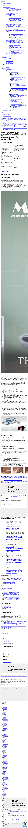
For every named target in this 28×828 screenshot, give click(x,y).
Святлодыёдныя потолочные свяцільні (12, 591)
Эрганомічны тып (15, 84)
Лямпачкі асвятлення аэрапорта (13, 53)
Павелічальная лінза (13, 21)
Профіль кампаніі (10, 69)
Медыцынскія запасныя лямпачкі (13, 41)
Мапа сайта (13, 621)
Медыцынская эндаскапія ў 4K (16, 34)
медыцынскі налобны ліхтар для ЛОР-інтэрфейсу (13, 625)
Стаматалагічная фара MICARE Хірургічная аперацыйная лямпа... (13, 528)
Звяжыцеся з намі (7, 110)
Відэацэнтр (5, 68)
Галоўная (5, 5)
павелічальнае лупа (5, 624)
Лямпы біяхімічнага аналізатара (16, 42)
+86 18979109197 (7, 662)
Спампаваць (9, 58)
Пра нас (5, 57)
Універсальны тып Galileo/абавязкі (19, 89)
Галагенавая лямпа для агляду (17, 623)
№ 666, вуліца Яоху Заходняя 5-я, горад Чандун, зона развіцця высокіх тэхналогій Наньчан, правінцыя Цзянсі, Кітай (15, 581)
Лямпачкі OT (12, 46)
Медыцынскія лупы (10, 14)
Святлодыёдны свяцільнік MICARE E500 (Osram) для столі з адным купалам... (14, 560)
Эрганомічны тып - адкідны (15, 16)
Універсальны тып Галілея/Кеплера (17, 19)
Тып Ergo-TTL (12, 15)
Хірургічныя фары (14, 624)
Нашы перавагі (9, 61)
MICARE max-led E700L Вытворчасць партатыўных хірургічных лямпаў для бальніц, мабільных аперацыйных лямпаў (14, 481)
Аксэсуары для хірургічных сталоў (17, 29)
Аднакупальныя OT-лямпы (15, 11)
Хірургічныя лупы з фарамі (15, 20)
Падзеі (7, 66)
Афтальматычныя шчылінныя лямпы (17, 47)
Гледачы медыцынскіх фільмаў (13, 25)
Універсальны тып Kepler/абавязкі (19, 88)
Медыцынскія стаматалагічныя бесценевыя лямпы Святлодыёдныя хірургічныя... (14, 549)
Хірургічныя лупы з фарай (17, 90)
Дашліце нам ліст (5, 171)
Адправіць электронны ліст (7, 629)
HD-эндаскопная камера (14, 32)
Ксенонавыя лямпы (15, 106)
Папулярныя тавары (5, 621)
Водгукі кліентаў (10, 62)
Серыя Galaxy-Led (15, 73)
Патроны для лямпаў (13, 43)
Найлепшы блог (8, 622)
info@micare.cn (17, 578)
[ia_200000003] (7, 116)
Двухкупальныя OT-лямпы (15, 9)
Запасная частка (9, 54)
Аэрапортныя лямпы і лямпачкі (18, 102)
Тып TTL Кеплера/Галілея (15, 18)
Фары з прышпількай (16, 96)
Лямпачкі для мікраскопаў (15, 45)
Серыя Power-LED (15, 80)
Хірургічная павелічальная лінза (18, 86)
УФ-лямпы (11, 51)
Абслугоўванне (9, 63)
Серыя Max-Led (15, 74)
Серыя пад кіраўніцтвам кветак (18, 81)
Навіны (7, 67)
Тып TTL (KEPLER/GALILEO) (18, 85)
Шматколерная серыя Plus (17, 75)
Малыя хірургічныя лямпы (12, 13)
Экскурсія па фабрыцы (8, 609)
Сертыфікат (8, 59)
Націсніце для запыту (6, 618)
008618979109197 (12, 583)
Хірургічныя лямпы (10, 8)
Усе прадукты (6, 7)
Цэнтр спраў (6, 56)
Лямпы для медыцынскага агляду (13, 24)
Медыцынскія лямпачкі (16, 104)
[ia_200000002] (7, 114)
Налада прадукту (10, 108)
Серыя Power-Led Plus (16, 79)
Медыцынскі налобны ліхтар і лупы (11, 594)
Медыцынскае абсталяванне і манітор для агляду (14, 595)
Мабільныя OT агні (13, 10)
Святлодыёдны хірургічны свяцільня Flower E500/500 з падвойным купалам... (14, 537)
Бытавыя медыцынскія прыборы (13, 38)
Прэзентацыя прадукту (11, 70)
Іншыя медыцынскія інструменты (14, 40)
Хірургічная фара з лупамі (17, 97)
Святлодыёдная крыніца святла (16, 52)
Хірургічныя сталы (13, 27)
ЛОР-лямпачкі (12, 48)
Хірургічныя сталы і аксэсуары (13, 26)
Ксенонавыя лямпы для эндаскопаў (17, 50)
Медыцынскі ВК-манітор (14, 37)
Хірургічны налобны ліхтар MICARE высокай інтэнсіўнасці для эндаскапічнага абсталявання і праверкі (14, 477)
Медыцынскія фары (10, 23)
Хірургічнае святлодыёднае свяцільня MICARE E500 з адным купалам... (14, 571)
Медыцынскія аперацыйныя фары (19, 95)
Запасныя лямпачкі (13, 101)
